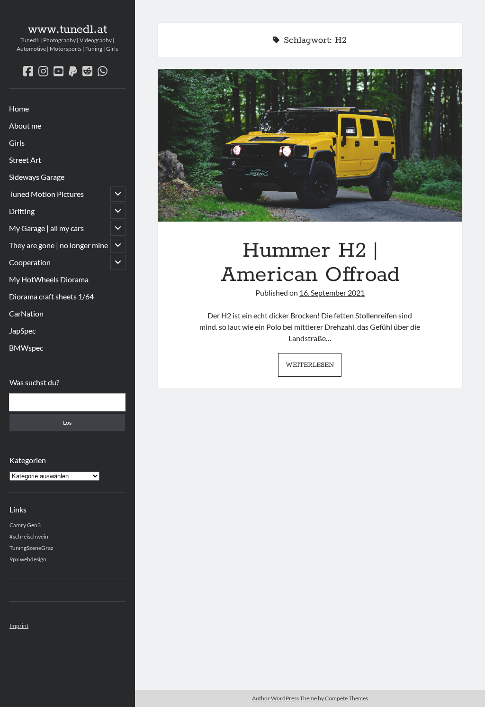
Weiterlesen (313, 368)
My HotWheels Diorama (49, 279)
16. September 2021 (332, 292)
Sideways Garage (36, 176)
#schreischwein (28, 536)
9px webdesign (27, 559)
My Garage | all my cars (46, 228)
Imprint (18, 625)
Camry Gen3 (25, 525)
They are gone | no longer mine (58, 245)
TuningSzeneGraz (31, 547)
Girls (17, 142)
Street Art (25, 159)
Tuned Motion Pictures (46, 193)
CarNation (26, 313)
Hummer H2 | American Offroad (310, 145)
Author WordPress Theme (284, 698)
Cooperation (30, 262)
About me (25, 125)
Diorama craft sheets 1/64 (51, 296)
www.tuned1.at (67, 29)
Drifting (22, 210)
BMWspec (26, 347)
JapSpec (22, 330)
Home (19, 108)
